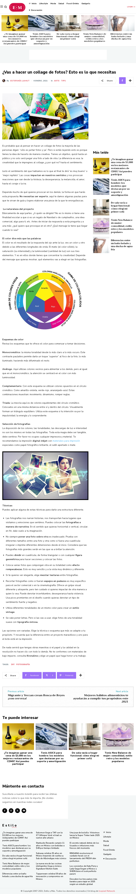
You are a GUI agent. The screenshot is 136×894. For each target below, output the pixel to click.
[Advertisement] (68, 55)
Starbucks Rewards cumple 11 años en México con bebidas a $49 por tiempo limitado (50, 845)
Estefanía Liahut (20, 81)
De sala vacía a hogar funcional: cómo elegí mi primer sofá (67, 36)
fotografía (23, 664)
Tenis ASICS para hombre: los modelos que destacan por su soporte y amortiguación (41, 38)
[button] (5, 6)
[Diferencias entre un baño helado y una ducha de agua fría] (121, 23)
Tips (63, 81)
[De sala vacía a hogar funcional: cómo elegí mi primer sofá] (68, 23)
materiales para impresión (66, 440)
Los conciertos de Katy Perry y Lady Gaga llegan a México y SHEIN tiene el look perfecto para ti (84, 870)
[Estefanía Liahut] (4, 80)
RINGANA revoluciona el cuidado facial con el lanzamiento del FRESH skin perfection (83, 857)
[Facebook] (122, 80)
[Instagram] (11, 810)
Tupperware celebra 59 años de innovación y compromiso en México (51, 876)
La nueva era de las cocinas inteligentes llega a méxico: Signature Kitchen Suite (49, 866)
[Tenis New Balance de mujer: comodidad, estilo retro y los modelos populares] (94, 23)
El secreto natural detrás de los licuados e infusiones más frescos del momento (84, 845)
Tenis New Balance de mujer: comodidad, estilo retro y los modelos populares (94, 37)
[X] (17, 810)
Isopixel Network (107, 891)
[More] (130, 80)
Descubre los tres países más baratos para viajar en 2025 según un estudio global (83, 882)
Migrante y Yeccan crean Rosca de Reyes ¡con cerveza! (36, 697)
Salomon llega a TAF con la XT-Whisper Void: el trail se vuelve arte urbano (49, 835)
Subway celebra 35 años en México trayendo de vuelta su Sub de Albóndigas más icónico (51, 856)
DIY (13, 664)
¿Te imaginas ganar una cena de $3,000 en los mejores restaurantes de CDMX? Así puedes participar (14, 38)
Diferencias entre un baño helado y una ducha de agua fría (121, 36)
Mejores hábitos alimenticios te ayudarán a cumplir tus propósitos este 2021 (100, 698)
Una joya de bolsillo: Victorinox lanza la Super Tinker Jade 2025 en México (85, 835)
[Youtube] (24, 810)
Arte (56, 81)
